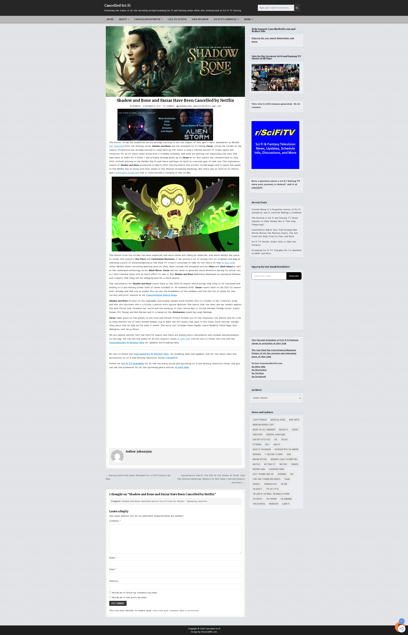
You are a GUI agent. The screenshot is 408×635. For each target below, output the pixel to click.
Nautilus (256, 464)
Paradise (295, 464)
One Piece (283, 464)
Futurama (257, 444)
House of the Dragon (262, 449)
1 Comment (170, 106)
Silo (292, 474)
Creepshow (257, 434)
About (123, 19)
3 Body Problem (260, 419)
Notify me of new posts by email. (129, 597)
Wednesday (273, 503)
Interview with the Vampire (287, 449)
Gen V (267, 444)
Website (113, 581)
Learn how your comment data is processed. (176, 610)
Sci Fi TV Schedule (225, 19)
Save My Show (200, 19)
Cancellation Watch (147, 19)
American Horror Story (263, 424)
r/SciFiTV (257, 187)
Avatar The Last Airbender (264, 429)
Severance (281, 474)
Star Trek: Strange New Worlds (266, 479)
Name (113, 557)
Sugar (287, 479)
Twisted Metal (259, 503)
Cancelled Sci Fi (117, 5)
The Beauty (257, 488)
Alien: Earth (294, 419)
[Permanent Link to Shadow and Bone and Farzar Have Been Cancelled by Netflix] (175, 61)
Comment (115, 521)
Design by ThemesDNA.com (204, 631)
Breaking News (185, 106)
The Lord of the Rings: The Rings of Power (271, 493)
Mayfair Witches (260, 459)
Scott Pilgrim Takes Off (263, 474)
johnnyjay (136, 106)
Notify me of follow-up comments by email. (135, 592)
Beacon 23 (283, 429)
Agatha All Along (277, 419)
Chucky (295, 429)
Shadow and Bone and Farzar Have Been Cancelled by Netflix (175, 100)
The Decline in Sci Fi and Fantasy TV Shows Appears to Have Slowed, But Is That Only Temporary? (274, 221)
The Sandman (286, 498)
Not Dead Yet (270, 464)
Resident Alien (259, 469)
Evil (275, 439)
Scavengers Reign (276, 469)
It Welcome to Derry (274, 454)
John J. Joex (216, 106)
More (247, 19)
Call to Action (177, 19)
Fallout (284, 439)
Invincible (257, 454)
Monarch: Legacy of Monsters (284, 459)
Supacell (256, 484)
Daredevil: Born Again (275, 434)
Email (113, 569)
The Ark (283, 484)
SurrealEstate (270, 484)
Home (110, 19)
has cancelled (116, 146)
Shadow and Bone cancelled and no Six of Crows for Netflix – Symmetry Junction (164, 501)
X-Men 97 (286, 503)
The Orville (257, 498)
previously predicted (127, 172)
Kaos (289, 454)
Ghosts (276, 444)
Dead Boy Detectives (261, 439)
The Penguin (271, 498)
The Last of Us (272, 488)
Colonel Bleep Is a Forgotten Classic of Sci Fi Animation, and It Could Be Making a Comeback (276, 211)
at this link (228, 262)
